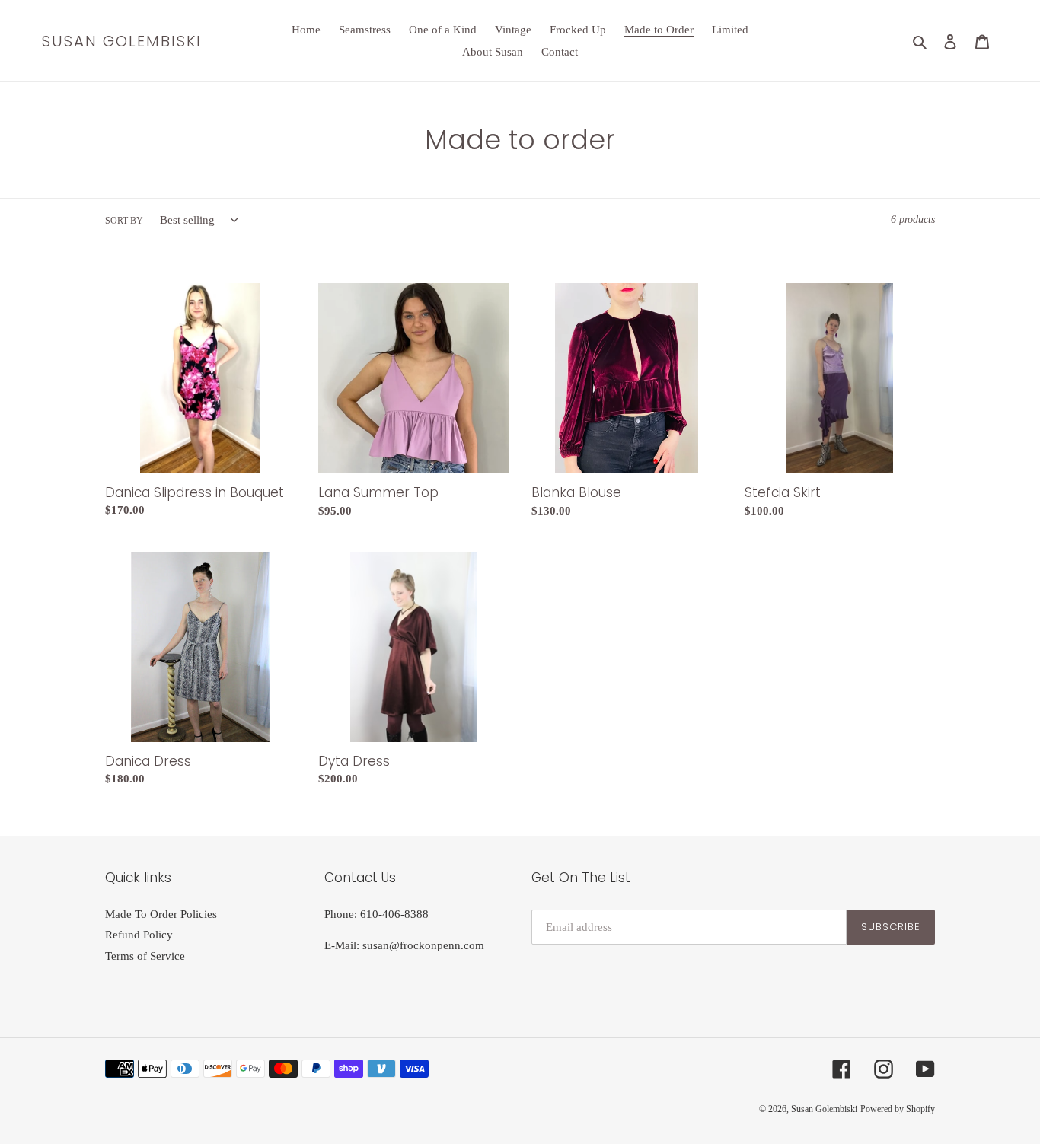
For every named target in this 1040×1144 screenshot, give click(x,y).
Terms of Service (145, 956)
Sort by (124, 220)
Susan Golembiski (122, 41)
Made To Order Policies (161, 914)
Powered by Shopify (897, 1109)
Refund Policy (139, 935)
